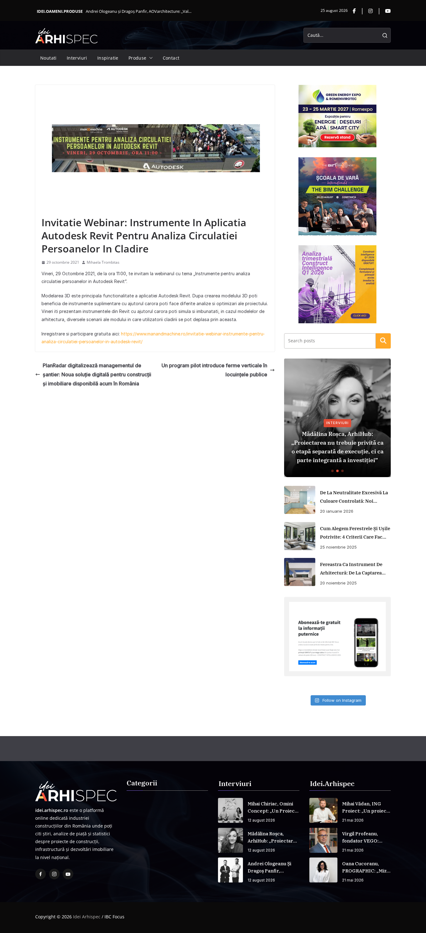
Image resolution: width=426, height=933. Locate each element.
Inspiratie (108, 58)
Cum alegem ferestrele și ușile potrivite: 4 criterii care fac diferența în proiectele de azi (355, 533)
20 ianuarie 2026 (336, 511)
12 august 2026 (261, 820)
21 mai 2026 (353, 820)
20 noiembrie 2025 (338, 582)
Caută (383, 341)
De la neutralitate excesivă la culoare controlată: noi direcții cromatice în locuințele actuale (354, 497)
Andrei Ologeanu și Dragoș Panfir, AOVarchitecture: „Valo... (139, 11)
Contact (171, 58)
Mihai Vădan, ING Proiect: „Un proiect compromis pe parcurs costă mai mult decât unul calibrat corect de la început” (365, 807)
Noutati (48, 58)
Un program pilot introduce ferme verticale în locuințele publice (214, 370)
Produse (137, 58)
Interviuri (77, 58)
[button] (150, 58)
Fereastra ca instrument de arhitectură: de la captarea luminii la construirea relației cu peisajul (351, 569)
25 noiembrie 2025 (338, 547)
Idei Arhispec (86, 917)
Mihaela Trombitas (103, 262)
